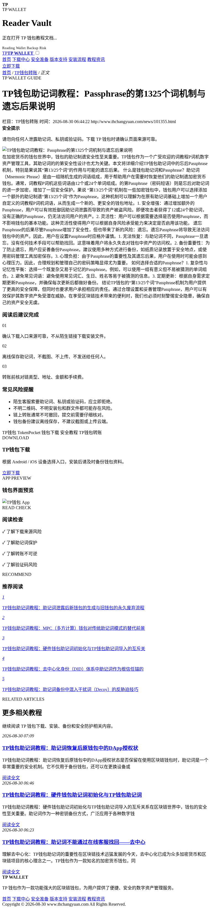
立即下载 (11, 66)
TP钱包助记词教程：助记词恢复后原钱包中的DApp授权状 (70, 748)
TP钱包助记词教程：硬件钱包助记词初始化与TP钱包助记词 (72, 795)
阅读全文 (11, 777)
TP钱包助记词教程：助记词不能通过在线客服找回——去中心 (73, 842)
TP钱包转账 (25, 72)
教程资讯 (96, 59)
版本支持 (58, 59)
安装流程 (77, 59)
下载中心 (21, 59)
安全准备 (40, 59)
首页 (6, 59)
